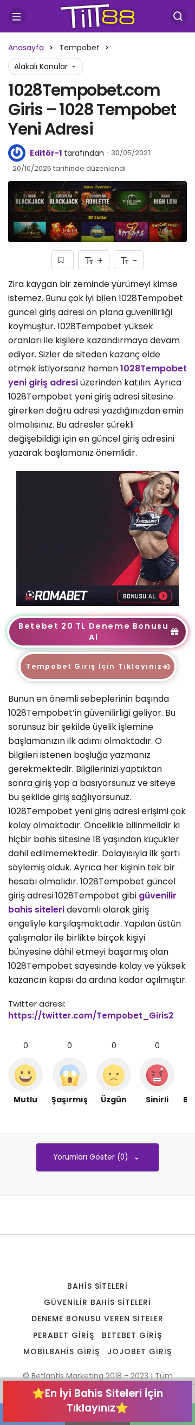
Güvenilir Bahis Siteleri (98, 1302)
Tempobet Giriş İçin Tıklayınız (94, 666)
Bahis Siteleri (97, 1286)
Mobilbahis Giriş (61, 1351)
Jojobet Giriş (139, 1351)
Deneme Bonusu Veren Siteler (97, 1318)
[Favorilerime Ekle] (62, 259)
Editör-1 (46, 153)
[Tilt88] (97, 15)
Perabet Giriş (63, 1335)
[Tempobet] (97, 538)
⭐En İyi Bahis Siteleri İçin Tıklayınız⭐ (97, 1400)
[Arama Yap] (178, 16)
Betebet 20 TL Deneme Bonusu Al (93, 632)
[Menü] (16, 16)
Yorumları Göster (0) (92, 1157)
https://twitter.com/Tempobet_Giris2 (90, 1015)
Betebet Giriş (132, 1335)
